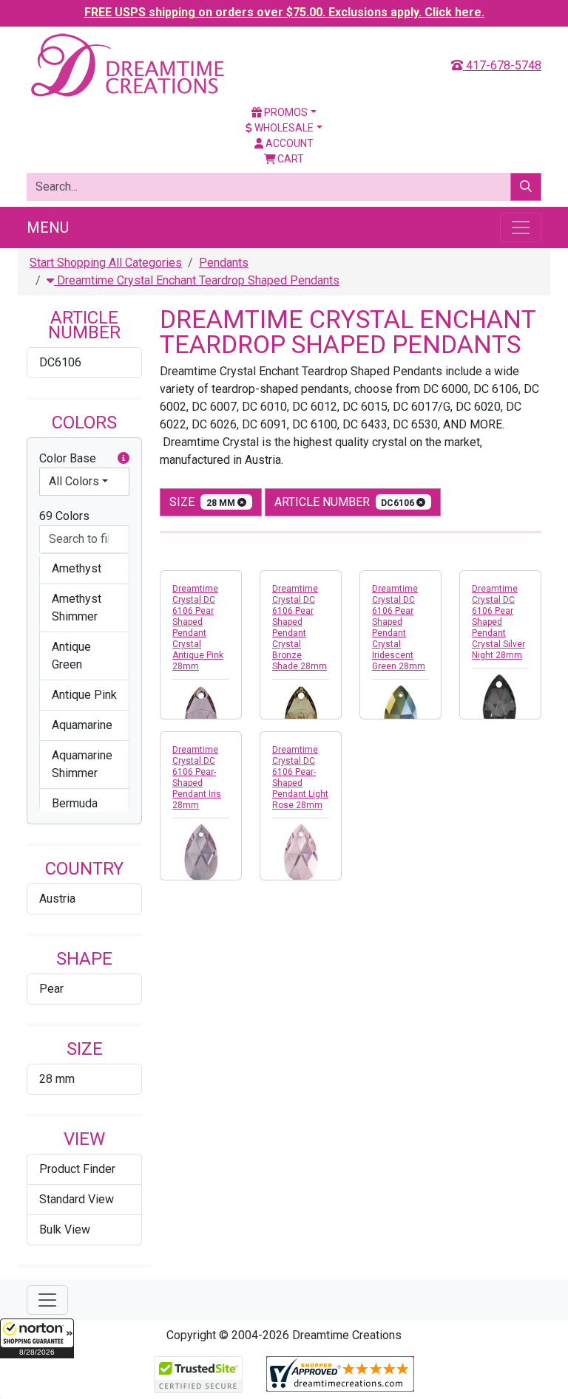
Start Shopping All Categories (106, 263)
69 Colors (64, 516)
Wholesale (283, 128)
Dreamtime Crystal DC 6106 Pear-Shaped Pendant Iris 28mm (196, 777)
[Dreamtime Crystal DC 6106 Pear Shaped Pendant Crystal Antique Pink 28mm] (200, 713)
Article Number (345, 502)
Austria (57, 899)
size (203, 502)
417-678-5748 (502, 65)
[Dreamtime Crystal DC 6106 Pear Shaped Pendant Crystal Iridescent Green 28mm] (400, 713)
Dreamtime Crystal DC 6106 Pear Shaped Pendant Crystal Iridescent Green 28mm (398, 627)
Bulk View (64, 1229)
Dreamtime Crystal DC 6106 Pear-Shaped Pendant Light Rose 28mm (300, 777)
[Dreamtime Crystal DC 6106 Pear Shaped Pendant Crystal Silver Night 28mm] (500, 702)
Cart (289, 159)
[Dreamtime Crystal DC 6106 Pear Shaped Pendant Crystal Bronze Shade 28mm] (300, 713)
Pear (51, 989)
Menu (48, 227)
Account (288, 143)
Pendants (223, 263)
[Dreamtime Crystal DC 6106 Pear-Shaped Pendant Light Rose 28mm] (300, 852)
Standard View (76, 1199)
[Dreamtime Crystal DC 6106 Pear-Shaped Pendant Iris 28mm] (200, 852)
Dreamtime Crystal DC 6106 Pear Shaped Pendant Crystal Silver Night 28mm (498, 622)
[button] (37, 1338)
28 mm (57, 1079)
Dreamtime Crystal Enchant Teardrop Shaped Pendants (196, 280)
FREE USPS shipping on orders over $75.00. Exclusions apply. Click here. (284, 12)
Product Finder (77, 1169)
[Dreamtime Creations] (126, 65)
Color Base (67, 458)
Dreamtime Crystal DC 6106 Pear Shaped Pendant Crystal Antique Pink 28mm (197, 627)
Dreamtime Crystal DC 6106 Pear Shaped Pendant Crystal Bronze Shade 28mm (299, 627)
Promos (285, 112)
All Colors (74, 481)
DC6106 (60, 362)
